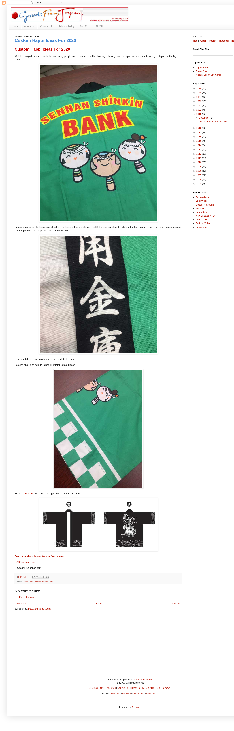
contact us (28, 493)
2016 (199, 136)
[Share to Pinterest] (47, 577)
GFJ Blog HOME (97, 688)
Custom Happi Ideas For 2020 (213, 121)
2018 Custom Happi (25, 562)
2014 (199, 145)
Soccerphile (202, 227)
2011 (199, 158)
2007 (199, 175)
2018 (199, 128)
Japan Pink (201, 71)
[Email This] (33, 577)
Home (15, 26)
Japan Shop (202, 67)
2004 (199, 183)
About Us (29, 26)
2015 (199, 141)
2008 (199, 171)
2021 (199, 110)
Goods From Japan (142, 679)
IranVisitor (201, 208)
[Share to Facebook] (44, 577)
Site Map (85, 26)
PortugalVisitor (203, 223)
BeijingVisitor (202, 197)
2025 (199, 92)
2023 (199, 101)
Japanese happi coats (44, 581)
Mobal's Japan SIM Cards (208, 75)
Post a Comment (27, 597)
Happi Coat (28, 581)
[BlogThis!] (37, 577)
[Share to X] (40, 577)
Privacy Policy (66, 26)
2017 (199, 132)
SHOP (99, 26)
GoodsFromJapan (205, 204)
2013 (199, 149)
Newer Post (21, 603)
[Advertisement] (124, 647)
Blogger (135, 707)
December (204, 117)
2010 (199, 162)
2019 (199, 114)
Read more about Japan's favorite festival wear (39, 556)
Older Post (176, 603)
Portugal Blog (202, 219)
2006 (199, 179)
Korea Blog (201, 212)
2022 (199, 105)
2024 (199, 97)
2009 (199, 166)
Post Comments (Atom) (39, 609)
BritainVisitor (202, 201)
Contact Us (46, 26)
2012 (199, 154)
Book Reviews (163, 688)
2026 (199, 88)
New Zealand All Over (206, 216)
